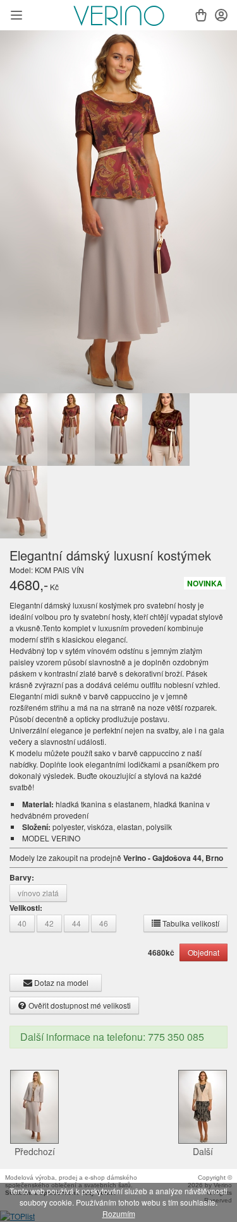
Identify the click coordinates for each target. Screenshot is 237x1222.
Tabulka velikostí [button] (190, 923)
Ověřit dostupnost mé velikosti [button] (79, 1005)
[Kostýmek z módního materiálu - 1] (118, 211)
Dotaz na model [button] (60, 982)
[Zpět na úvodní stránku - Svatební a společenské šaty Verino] (118, 15)
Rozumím (118, 1213)
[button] (16, 16)
